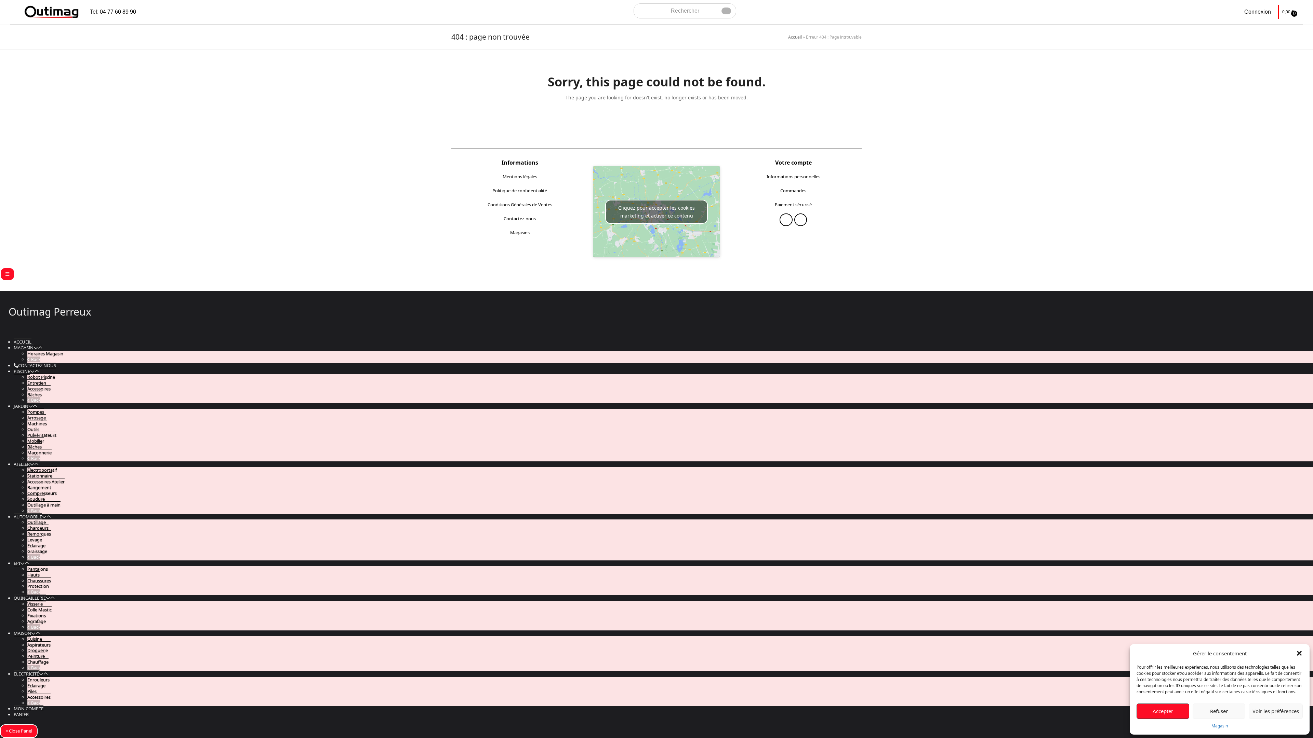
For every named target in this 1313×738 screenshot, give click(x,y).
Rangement (39, 487)
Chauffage (38, 662)
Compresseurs (42, 493)
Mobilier (35, 441)
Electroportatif (42, 470)
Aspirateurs (39, 645)
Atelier (22, 464)
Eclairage (36, 545)
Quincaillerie (30, 598)
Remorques (39, 534)
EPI (17, 563)
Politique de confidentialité (519, 190)
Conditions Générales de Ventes (520, 204)
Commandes (793, 190)
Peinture (36, 656)
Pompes (35, 412)
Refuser (1219, 711)
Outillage (36, 522)
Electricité (26, 674)
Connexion (1257, 12)
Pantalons (37, 569)
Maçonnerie (39, 452)
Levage (34, 540)
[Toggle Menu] (7, 274)
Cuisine (34, 639)
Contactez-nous (520, 218)
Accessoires (39, 389)
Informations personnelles (793, 176)
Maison (22, 633)
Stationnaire (39, 476)
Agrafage (36, 621)
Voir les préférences (1275, 711)
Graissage (37, 551)
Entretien (36, 383)
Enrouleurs (38, 680)
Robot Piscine (41, 377)
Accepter (1163, 711)
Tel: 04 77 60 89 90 (113, 12)
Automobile (28, 517)
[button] (1299, 653)
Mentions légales (520, 176)
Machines (37, 423)
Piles (32, 691)
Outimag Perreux (50, 312)
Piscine (22, 371)
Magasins (520, 232)
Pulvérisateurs (41, 435)
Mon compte (28, 709)
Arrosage (36, 418)
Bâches (34, 394)
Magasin (1219, 726)
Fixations (36, 615)
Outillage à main (44, 505)
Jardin (21, 406)
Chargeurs (38, 528)
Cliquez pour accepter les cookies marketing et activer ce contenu (656, 212)
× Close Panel (18, 731)
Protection (38, 586)
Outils (33, 429)
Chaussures (39, 580)
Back (35, 359)
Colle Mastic (39, 610)
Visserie (35, 604)
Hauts (33, 575)
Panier (21, 714)
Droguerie (37, 650)
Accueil (795, 37)
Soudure (36, 499)
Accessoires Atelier (46, 481)
